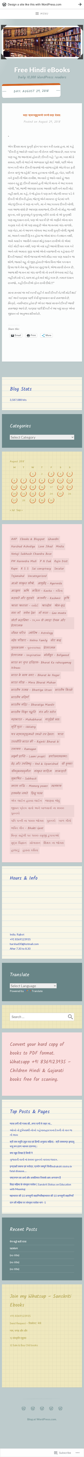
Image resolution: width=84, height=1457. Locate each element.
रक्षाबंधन (14, 1248)
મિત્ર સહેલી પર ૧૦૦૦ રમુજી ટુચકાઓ (35, 835)
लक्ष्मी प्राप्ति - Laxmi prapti (28, 756)
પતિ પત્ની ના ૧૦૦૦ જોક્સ (27, 821)
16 (42, 487)
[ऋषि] (60, 1407)
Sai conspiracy (41, 568)
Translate (37, 991)
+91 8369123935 (20, 939)
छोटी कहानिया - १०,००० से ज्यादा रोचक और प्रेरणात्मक (38, 623)
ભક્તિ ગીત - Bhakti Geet (27, 828)
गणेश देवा (29, 613)
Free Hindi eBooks (42, 70)
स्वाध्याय (56, 786)
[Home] (23, 1407)
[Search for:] (42, 1017)
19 (69, 487)
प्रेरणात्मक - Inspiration (26, 655)
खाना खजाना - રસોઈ (24, 605)
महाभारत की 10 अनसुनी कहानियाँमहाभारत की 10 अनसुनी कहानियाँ (41, 1195)
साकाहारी (60, 771)
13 (14, 487)
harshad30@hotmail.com (24, 944)
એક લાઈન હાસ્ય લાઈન (26, 801)
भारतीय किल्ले (63, 690)
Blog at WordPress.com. (42, 1419)
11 (60, 480)
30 (42, 500)
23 (42, 493)
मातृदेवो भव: (52, 719)
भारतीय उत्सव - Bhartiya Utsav (31, 690)
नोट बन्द (56, 640)
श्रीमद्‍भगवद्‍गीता (21, 771)
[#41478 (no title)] (32, 1407)
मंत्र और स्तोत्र (47, 712)
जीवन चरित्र (18, 633)
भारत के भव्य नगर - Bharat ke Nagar (35, 675)
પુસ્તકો (51, 821)
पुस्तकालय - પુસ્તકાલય (25, 648)
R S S (25, 568)
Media (60, 546)
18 (60, 487)
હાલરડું (15, 850)
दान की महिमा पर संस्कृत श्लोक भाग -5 (28, 1202)
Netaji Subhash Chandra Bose (31, 554)
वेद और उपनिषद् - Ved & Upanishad (34, 764)
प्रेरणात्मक (49, 648)
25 (60, 493)
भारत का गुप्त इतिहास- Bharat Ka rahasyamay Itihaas (41, 665)
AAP (14, 539)
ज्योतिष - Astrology (41, 633)
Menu (44, 14)
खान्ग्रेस (46, 605)
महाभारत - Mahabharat (26, 719)
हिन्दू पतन (36, 793)
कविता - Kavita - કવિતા (47, 591)
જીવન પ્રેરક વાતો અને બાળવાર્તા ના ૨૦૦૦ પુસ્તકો (37, 811)
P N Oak (45, 561)
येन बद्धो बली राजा (18, 1241)
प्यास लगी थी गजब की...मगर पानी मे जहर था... (31, 1123)
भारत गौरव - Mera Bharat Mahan (33, 682)
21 (23, 493)
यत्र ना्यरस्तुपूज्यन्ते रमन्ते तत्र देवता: (42, 115)
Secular (59, 568)
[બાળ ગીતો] (51, 1407)
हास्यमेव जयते (19, 793)
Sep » (19, 510)
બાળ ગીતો (65, 821)
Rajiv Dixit (61, 561)
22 (32, 493)
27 (14, 500)
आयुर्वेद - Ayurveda (50, 583)
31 (51, 500)
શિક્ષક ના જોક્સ (54, 843)
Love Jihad (45, 546)
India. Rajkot (17, 934)
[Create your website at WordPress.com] (42, 4)
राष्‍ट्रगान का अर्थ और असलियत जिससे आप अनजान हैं (35, 1177)
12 (69, 480)
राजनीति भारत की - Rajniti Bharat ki (35, 741)
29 (32, 500)
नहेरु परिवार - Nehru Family (29, 640)
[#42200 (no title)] (42, 1407)
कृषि (66, 598)
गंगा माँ (15, 613)
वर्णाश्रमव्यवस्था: (58, 756)
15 (32, 487)
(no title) (14, 1255)
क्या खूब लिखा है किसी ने (21, 1153)
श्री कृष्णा (66, 764)
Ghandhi (53, 539)
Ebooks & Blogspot (32, 539)
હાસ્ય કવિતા (30, 850)
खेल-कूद (60, 605)
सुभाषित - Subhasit (24, 778)
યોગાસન (35, 843)
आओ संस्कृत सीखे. (22, 583)
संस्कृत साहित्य (43, 771)
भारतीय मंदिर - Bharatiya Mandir (32, 705)
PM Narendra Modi (24, 561)
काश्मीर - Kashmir (49, 598)
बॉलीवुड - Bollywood (56, 655)
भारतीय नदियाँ (20, 697)
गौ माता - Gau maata (52, 613)
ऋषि (26, 591)
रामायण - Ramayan (23, 749)
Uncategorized (37, 576)
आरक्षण (15, 591)
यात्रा (60, 734)
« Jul (12, 510)
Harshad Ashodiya (23, 546)
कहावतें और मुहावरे (22, 598)
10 (51, 480)
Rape (14, 568)
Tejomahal (17, 576)
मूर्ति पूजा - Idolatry (23, 727)
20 (14, 493)
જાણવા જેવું (52, 801)
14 (23, 487)
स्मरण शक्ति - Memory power (29, 786)
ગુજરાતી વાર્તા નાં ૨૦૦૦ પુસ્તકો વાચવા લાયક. (34, 1159)
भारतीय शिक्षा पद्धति (23, 712)
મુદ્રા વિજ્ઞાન (18, 843)
